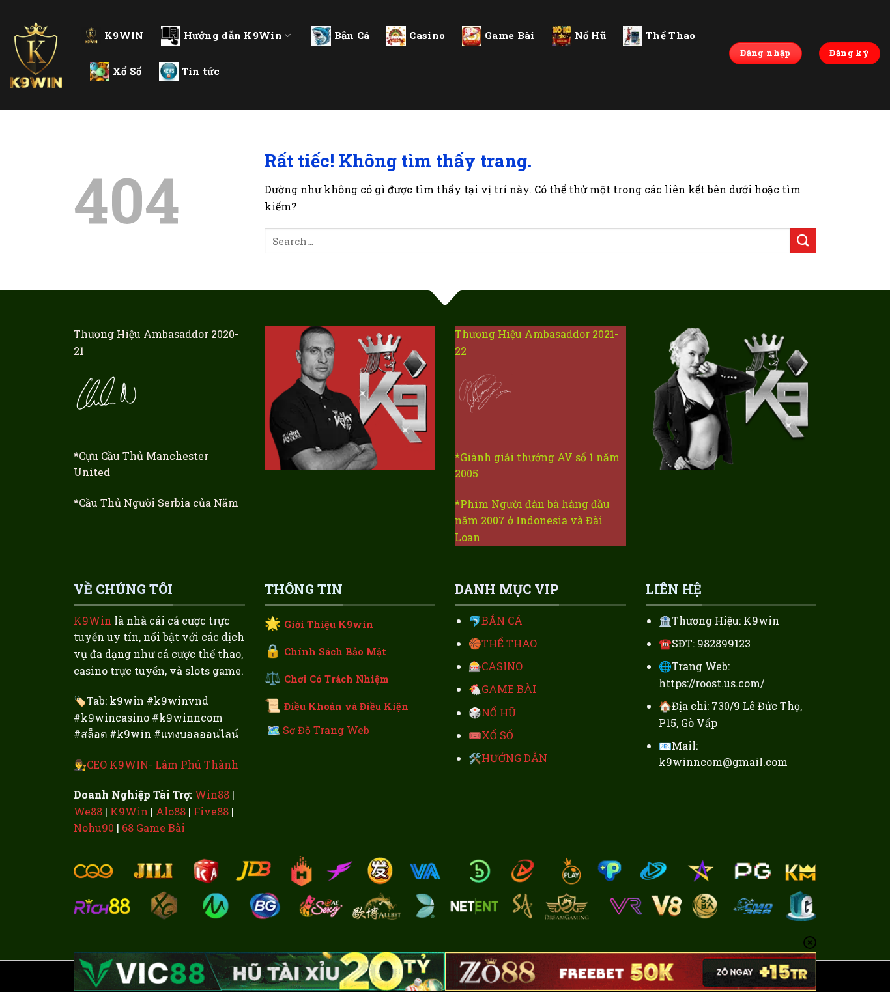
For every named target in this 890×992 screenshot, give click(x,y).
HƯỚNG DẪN (514, 758)
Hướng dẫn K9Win (233, 35)
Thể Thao (670, 35)
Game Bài (509, 35)
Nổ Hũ (591, 35)
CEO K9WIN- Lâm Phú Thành (162, 764)
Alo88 (171, 811)
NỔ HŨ (498, 712)
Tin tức (201, 71)
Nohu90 (94, 827)
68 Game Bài (153, 827)
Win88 (212, 794)
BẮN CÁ (502, 620)
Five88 (211, 811)
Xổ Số (127, 71)
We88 (88, 811)
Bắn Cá (352, 35)
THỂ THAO (509, 643)
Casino (427, 35)
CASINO (502, 666)
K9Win (92, 620)
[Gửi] (803, 240)
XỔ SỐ (497, 735)
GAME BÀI (508, 689)
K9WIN (124, 35)
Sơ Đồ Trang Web (326, 730)
